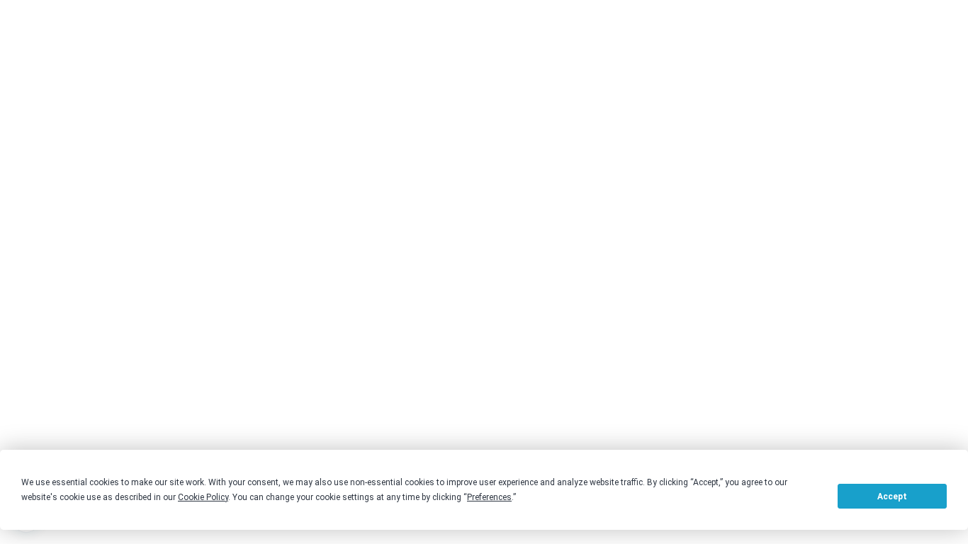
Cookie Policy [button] (203, 497)
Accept (892, 497)
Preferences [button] (489, 497)
